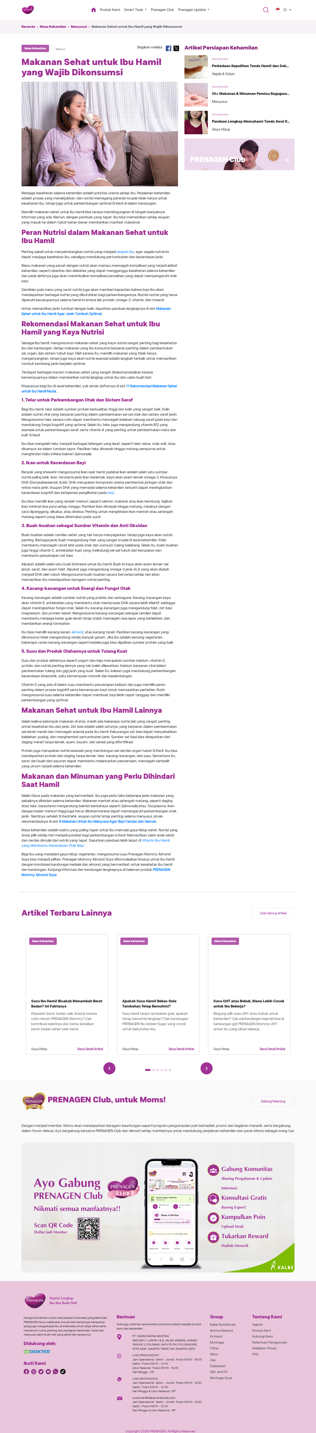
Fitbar (214, 1348)
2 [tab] (155, 1071)
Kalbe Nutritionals (223, 1325)
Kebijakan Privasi (264, 1348)
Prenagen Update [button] (192, 10)
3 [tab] (159, 1071)
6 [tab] (171, 1071)
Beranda (28, 27)
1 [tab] (147, 1071)
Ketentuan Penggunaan (269, 1342)
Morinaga (217, 1342)
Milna (214, 1354)
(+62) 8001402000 (145, 1378)
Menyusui (79, 27)
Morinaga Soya (221, 1378)
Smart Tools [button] (134, 10)
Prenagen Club (162, 10)
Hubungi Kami (262, 1336)
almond (77, 632)
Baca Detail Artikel (90, 1049)
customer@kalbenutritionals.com (153, 1397)
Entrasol (216, 1336)
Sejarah (257, 1325)
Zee (212, 1360)
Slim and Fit (218, 1372)
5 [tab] (167, 1071)
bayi (110, 493)
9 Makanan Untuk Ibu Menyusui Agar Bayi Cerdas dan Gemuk (107, 821)
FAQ (255, 1354)
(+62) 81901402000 (145, 1355)
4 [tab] (163, 1071)
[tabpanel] (67, 994)
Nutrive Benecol (221, 1331)
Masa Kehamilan (53, 27)
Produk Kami (110, 10)
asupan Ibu (125, 252)
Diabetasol (217, 1366)
